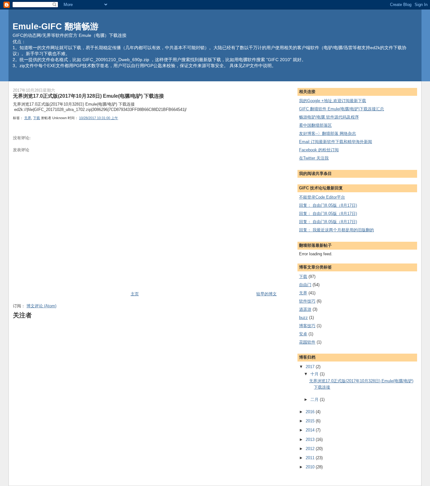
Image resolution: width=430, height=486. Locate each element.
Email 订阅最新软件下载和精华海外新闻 (335, 141)
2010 (311, 467)
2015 (311, 421)
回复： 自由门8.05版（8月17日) (328, 205)
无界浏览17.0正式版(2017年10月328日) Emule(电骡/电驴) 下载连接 (88, 96)
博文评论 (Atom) (41, 306)
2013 (311, 439)
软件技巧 (307, 301)
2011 (311, 457)
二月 (315, 399)
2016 (311, 411)
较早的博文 (266, 294)
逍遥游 (305, 309)
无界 (27, 118)
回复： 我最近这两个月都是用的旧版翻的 (336, 230)
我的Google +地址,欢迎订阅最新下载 (332, 100)
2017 (311, 366)
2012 (311, 448)
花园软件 (307, 342)
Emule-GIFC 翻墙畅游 (56, 26)
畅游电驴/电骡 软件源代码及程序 (329, 117)
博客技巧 (307, 325)
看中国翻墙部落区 (315, 125)
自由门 (305, 284)
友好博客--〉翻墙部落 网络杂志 (327, 133)
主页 (135, 294)
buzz (303, 317)
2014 (311, 430)
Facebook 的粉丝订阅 (319, 150)
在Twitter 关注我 (314, 158)
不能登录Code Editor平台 (322, 197)
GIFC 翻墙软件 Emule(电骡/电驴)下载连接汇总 (341, 109)
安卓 (303, 334)
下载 (36, 118)
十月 (315, 374)
